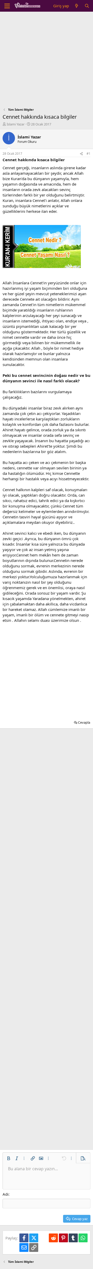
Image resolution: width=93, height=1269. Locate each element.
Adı (6, 1194)
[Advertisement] (46, 61)
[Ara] (87, 6)
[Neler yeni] (77, 6)
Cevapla (84, 722)
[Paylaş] (81, 154)
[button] (8, 1158)
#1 (88, 153)
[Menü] (7, 6)
